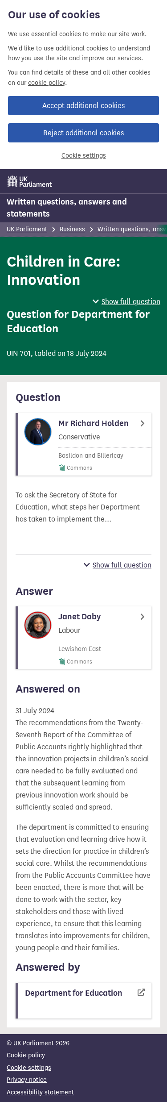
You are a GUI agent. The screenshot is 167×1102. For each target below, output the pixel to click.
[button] (126, 302)
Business (72, 229)
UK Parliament (27, 229)
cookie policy (46, 83)
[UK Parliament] (30, 181)
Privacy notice (27, 1080)
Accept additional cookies (83, 105)
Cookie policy (26, 1055)
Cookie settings (83, 155)
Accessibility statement (40, 1092)
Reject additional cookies (83, 133)
